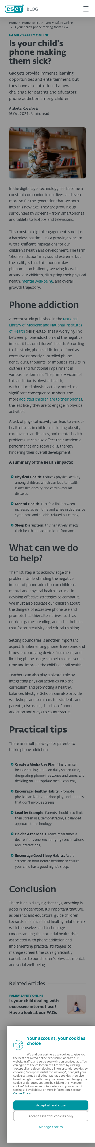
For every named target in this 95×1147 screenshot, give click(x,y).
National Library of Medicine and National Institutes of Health (45, 325)
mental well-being (37, 281)
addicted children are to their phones (50, 399)
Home (13, 22)
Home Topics (31, 22)
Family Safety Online (58, 22)
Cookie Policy (21, 1093)
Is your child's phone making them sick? (41, 27)
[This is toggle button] (86, 8)
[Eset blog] (21, 8)
